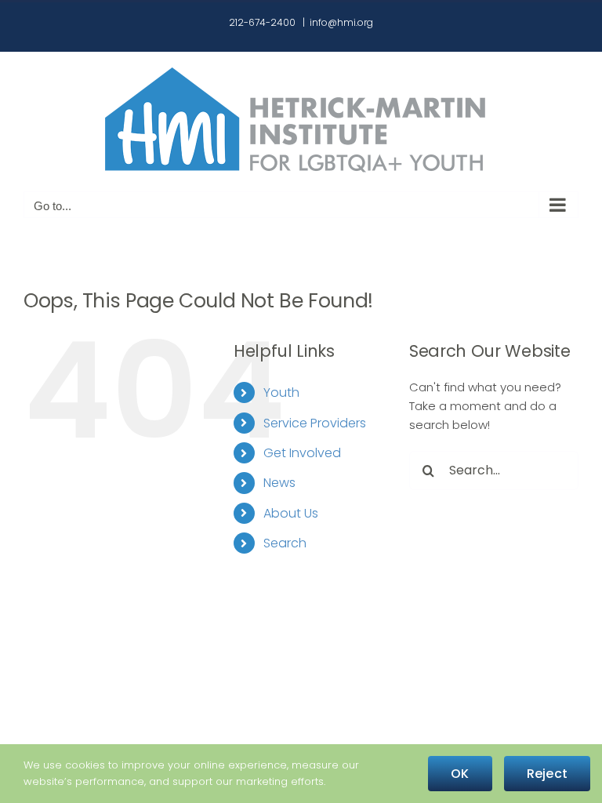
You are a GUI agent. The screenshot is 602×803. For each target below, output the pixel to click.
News (279, 483)
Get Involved (302, 453)
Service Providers (314, 423)
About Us (290, 513)
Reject (547, 774)
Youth (281, 392)
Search (284, 543)
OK (460, 774)
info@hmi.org (341, 22)
